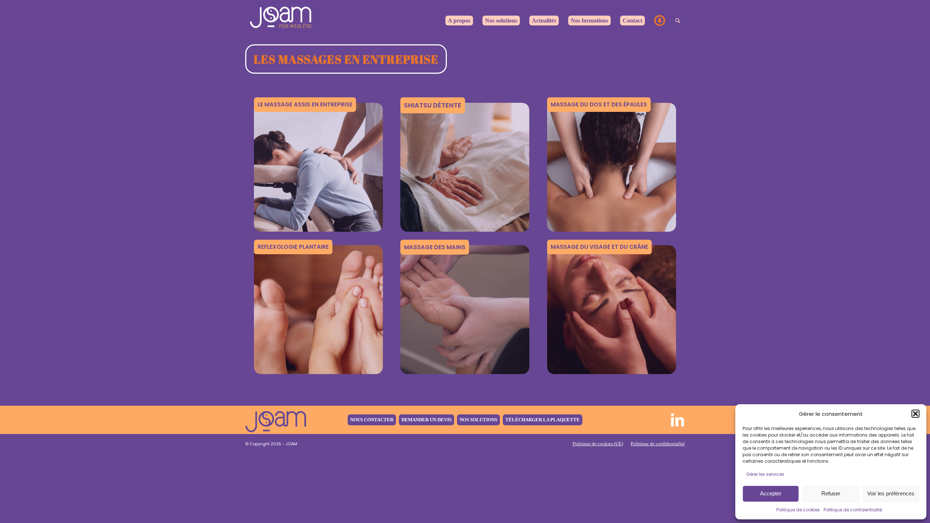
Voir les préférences (890, 493)
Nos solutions (478, 419)
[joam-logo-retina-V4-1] (276, 420)
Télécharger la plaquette (542, 419)
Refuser (830, 493)
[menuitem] (459, 20)
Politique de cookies (798, 510)
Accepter (770, 493)
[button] (915, 413)
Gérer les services (765, 474)
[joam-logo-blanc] (281, 20)
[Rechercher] (678, 20)
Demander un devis (426, 419)
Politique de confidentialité (853, 510)
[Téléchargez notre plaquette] (660, 20)
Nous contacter (371, 419)
